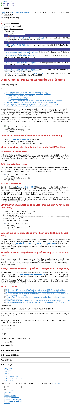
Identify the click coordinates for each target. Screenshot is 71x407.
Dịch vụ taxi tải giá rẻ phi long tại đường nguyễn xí (49, 302)
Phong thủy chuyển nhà (13, 29)
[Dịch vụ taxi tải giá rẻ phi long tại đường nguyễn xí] (17, 302)
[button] (3, 89)
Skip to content (6, 2)
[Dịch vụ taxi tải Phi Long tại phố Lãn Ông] (20, 292)
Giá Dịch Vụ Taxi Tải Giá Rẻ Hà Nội (16, 45)
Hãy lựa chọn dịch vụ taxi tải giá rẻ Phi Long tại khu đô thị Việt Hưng (29, 106)
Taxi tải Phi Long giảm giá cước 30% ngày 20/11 (21, 63)
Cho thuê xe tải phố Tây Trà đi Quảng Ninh (49, 290)
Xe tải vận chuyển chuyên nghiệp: (21, 97)
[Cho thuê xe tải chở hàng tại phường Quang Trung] (24, 297)
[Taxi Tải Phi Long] (8, 4)
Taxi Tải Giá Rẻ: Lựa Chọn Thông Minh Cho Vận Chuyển (24, 38)
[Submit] (9, 36)
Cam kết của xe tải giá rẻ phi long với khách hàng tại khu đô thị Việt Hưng (31, 102)
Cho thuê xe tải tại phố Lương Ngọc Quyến (54, 301)
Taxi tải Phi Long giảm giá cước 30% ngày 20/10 (21, 70)
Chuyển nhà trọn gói (12, 26)
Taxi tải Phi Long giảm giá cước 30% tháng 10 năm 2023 (24, 73)
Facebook (8, 368)
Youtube (7, 370)
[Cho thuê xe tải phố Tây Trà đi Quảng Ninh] (18, 290)
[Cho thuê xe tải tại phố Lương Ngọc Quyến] (21, 301)
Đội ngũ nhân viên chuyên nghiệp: (22, 95)
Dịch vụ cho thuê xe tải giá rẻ (20, 13)
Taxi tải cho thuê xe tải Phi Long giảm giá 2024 (21, 52)
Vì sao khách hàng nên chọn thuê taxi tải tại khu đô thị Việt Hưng (28, 94)
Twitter (7, 373)
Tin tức (7, 403)
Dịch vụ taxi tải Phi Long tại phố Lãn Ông (51, 292)
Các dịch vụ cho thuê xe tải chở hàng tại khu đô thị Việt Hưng (27, 92)
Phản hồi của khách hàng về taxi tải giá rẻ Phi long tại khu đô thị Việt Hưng (32, 104)
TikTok (6, 372)
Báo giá (7, 394)
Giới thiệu (8, 392)
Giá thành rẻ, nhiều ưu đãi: (19, 99)
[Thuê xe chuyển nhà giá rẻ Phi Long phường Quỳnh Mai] (26, 294)
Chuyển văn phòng (11, 23)
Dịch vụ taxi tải (10, 396)
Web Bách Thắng (57, 383)
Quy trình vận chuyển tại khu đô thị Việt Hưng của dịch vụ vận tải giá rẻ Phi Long (34, 101)
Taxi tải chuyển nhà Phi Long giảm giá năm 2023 (22, 56)
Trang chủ (4, 13)
